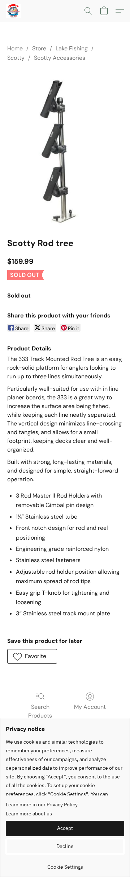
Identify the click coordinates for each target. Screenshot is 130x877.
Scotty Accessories (59, 58)
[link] (65, 864)
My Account (90, 707)
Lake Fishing (72, 48)
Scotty (16, 58)
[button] (14, 11)
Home (15, 48)
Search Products (40, 711)
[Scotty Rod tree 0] (65, 148)
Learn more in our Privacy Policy (42, 804)
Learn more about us (29, 813)
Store (39, 48)
